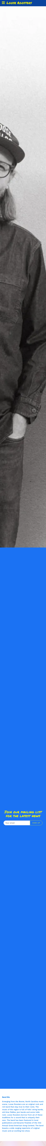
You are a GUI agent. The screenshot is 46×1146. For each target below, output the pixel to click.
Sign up (36, 823)
